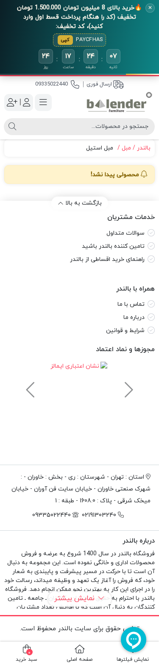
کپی (65, 39)
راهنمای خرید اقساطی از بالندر (107, 259)
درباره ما (134, 317)
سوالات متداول (125, 233)
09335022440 (51, 84)
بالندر (144, 148)
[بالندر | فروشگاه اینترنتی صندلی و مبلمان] (119, 102)
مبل (126, 148)
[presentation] (128, 385)
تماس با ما (131, 304)
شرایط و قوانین (125, 331)
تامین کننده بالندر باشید (113, 246)
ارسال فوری (99, 84)
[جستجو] (12, 126)
